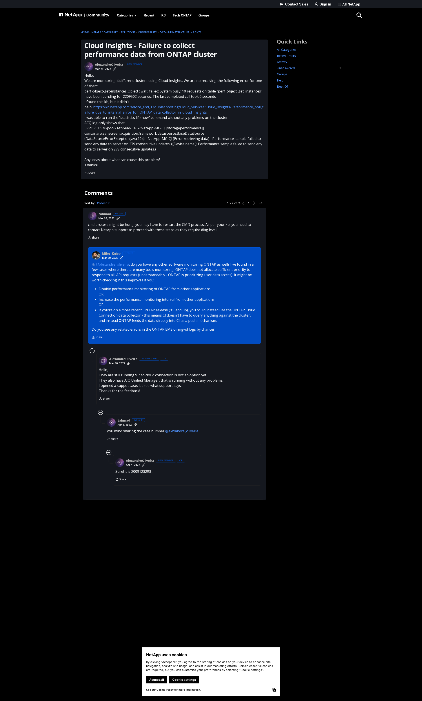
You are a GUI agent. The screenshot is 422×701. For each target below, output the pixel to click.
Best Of (282, 86)
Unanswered (309, 68)
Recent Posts (286, 56)
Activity (282, 62)
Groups (282, 74)
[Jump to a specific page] (261, 203)
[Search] (359, 15)
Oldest (102, 203)
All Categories (286, 49)
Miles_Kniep (111, 253)
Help (280, 80)
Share (89, 173)
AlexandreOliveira (109, 65)
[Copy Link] (114, 69)
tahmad (104, 214)
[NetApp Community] (84, 15)
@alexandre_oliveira (112, 264)
